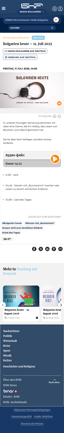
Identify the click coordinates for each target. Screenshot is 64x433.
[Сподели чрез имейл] (60, 249)
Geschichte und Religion (19, 366)
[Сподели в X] (40, 249)
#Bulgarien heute (12, 223)
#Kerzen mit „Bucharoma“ (39, 223)
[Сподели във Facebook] (34, 249)
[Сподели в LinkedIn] (47, 249)
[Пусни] (56, 19)
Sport (6, 350)
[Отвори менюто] (3, 8)
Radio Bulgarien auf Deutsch (27, 51)
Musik (7, 355)
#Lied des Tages (11, 232)
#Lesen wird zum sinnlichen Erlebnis (22, 228)
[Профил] (60, 8)
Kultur (7, 360)
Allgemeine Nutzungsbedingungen (32, 409)
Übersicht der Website (32, 423)
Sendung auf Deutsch (16, 37)
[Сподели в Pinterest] (53, 249)
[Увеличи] (54, 116)
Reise (6, 345)
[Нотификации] (54, 8)
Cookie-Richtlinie (43, 416)
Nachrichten (11, 331)
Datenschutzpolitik (21, 416)
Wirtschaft (10, 341)
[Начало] (32, 6)
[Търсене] (52, 27)
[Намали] (59, 116)
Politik (7, 336)
